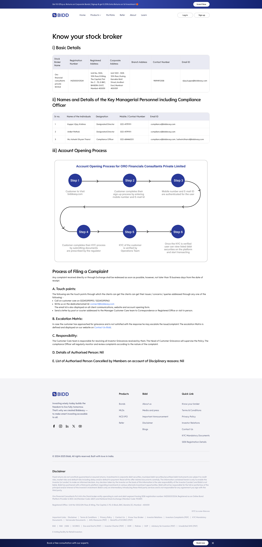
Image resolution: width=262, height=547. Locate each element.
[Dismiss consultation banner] (213, 543)
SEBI (67, 526)
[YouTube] (80, 426)
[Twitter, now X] (73, 426)
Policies (138, 526)
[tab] (83, 15)
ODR (129, 526)
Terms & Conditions (191, 410)
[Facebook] (54, 426)
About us (146, 403)
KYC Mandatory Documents (196, 435)
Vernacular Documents (76, 520)
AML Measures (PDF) (98, 520)
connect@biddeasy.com (102, 304)
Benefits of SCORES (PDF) (121, 520)
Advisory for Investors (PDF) (163, 526)
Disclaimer (147, 422)
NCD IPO (123, 416)
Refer (121, 422)
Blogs (145, 429)
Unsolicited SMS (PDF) (188, 526)
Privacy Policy (189, 416)
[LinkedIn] (67, 426)
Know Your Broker (136, 517)
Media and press (150, 410)
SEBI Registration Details (194, 442)
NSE (61, 526)
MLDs (121, 410)
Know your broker (191, 403)
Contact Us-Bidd (102, 327)
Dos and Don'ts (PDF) (92, 526)
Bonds (122, 403)
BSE (54, 526)
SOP (146, 526)
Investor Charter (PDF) (114, 526)
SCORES (76, 526)
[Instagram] (60, 426)
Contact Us (187, 429)
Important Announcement (155, 416)
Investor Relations (191, 422)
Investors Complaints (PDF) (177, 517)
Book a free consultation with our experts (67, 543)
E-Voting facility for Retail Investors (67, 532)
